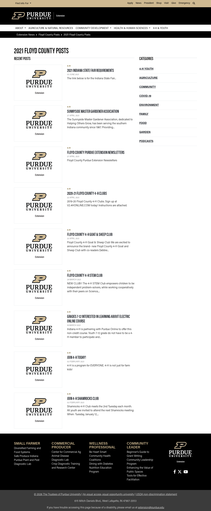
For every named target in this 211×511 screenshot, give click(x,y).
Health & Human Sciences (131, 28)
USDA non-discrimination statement (156, 494)
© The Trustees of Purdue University (57, 494)
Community (147, 87)
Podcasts (146, 141)
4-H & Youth (160, 28)
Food (143, 123)
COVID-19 (145, 96)
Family (143, 114)
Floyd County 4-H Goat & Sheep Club (90, 234)
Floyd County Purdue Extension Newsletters (95, 152)
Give (173, 3)
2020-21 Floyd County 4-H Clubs (87, 193)
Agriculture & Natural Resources (51, 28)
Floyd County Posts (49, 34)
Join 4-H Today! (76, 357)
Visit (166, 3)
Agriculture (148, 78)
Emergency (184, 3)
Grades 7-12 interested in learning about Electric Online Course (98, 318)
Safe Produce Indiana (26, 456)
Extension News (26, 34)
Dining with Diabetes (101, 464)
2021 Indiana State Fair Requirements (90, 70)
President (149, 3)
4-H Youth (146, 69)
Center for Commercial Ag (66, 452)
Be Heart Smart (97, 452)
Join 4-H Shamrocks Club (83, 398)
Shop (159, 3)
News (138, 3)
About (19, 28)
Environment (149, 105)
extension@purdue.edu (151, 507)
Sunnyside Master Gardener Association (93, 111)
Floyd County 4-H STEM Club (85, 275)
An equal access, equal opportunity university (108, 494)
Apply (130, 3)
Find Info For (22, 3)
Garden (145, 132)
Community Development (92, 28)
